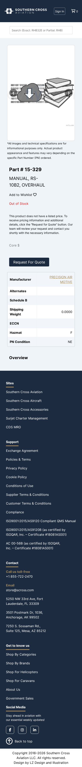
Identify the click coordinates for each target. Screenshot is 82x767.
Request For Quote (29, 262)
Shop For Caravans (20, 681)
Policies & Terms (18, 459)
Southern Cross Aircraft (24, 401)
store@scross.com (20, 590)
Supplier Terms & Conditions (27, 495)
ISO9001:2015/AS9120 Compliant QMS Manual (41, 521)
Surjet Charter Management (27, 418)
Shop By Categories (21, 654)
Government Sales (19, 698)
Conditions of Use (19, 486)
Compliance (15, 512)
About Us (13, 689)
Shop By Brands (18, 663)
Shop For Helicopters (22, 672)
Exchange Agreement (22, 451)
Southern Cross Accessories (27, 409)
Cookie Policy (16, 477)
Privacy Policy (16, 468)
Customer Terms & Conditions (28, 503)
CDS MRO (13, 427)
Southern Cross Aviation (24, 392)
